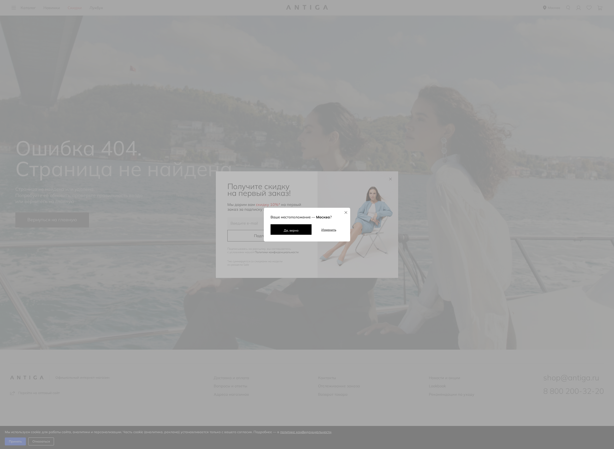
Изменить (328, 229)
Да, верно (291, 230)
